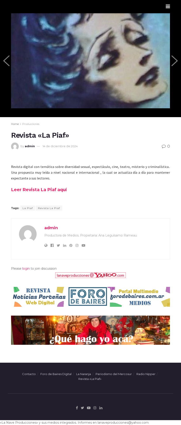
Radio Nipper (145, 374)
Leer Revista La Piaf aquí (39, 189)
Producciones (30, 124)
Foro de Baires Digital (56, 374)
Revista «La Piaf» (89, 379)
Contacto (29, 374)
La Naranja (83, 374)
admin (30, 146)
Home (15, 124)
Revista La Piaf (49, 208)
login (26, 269)
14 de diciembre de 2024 (60, 146)
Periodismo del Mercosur (114, 374)
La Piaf (28, 208)
